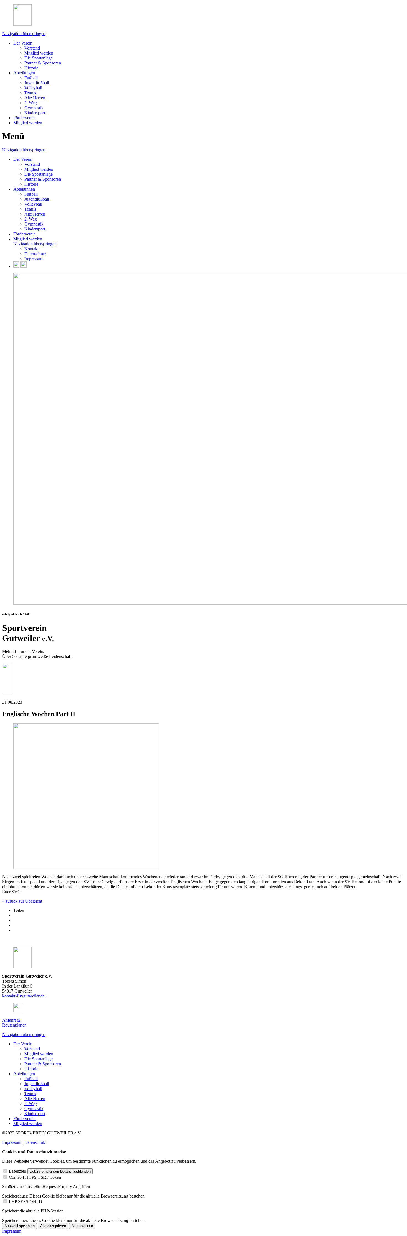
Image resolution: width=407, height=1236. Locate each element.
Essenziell (17, 1171)
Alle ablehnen (82, 1226)
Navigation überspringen (23, 33)
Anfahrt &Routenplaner (14, 1022)
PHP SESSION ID (25, 1201)
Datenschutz (35, 1142)
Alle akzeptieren (53, 1226)
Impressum (11, 1142)
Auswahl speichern (19, 1226)
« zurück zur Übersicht (22, 901)
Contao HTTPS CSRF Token (35, 1177)
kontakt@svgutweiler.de (23, 996)
